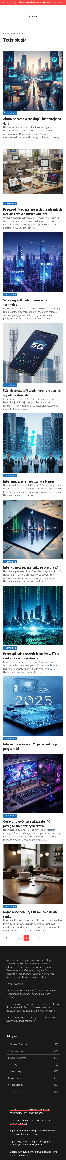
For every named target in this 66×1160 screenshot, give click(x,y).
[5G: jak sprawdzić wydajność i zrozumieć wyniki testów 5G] (33, 353)
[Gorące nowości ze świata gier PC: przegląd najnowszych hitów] (33, 783)
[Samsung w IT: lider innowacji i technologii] (33, 262)
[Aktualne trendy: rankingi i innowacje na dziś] (33, 81)
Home (6, 33)
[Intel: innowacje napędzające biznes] (33, 443)
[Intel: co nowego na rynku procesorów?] (33, 529)
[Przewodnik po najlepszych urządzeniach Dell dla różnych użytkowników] (33, 171)
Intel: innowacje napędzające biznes (28, 481)
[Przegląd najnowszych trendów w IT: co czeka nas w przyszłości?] (33, 615)
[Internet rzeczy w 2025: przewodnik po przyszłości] (33, 706)
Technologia (10, 113)
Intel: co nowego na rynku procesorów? (31, 567)
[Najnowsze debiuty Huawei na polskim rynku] (33, 874)
